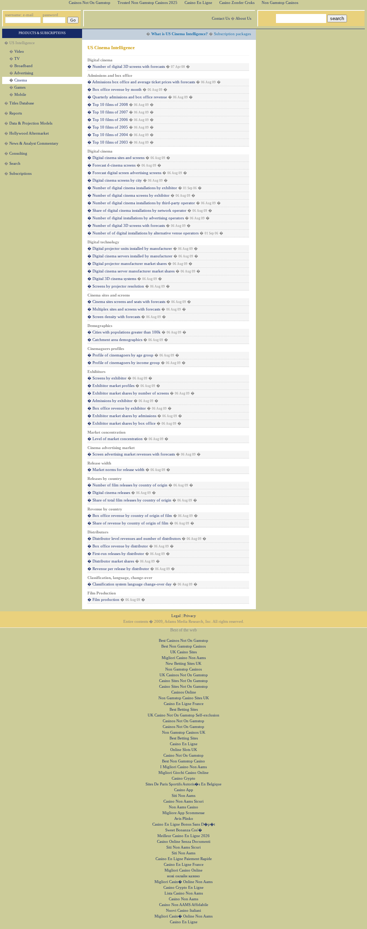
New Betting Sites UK (183, 664)
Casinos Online (183, 692)
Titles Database (21, 103)
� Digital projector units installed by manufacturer (129, 249)
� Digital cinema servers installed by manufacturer (129, 256)
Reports (15, 113)
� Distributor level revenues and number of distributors (134, 539)
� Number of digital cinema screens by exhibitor (128, 195)
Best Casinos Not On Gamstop (183, 641)
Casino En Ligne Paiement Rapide (184, 859)
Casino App (183, 790)
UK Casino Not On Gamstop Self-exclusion (183, 715)
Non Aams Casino (183, 807)
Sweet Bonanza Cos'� (183, 830)
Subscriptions (20, 174)
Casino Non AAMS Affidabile (183, 905)
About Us (243, 18)
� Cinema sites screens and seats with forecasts (126, 302)
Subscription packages (232, 34)
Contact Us (221, 18)
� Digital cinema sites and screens (115, 158)
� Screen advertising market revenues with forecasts (131, 454)
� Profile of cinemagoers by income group (123, 363)
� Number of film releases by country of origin (127, 485)
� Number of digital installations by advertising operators (135, 218)
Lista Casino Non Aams (184, 893)
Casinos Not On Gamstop (183, 721)
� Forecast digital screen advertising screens (124, 173)
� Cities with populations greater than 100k (124, 332)
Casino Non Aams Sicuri (183, 801)
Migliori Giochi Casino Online (183, 773)
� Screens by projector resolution (115, 286)
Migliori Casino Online (183, 870)
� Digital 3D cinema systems (111, 279)
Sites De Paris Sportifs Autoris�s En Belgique (183, 784)
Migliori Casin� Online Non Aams (183, 882)
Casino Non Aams (183, 899)
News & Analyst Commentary (33, 143)
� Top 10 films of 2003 (107, 142)
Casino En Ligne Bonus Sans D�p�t (183, 824)
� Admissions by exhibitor (110, 401)
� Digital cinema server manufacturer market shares (131, 271)
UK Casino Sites (183, 652)
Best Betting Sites (184, 709)
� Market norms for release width (115, 470)
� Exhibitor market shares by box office (121, 423)
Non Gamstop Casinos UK (183, 732)
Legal (176, 616)
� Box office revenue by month (114, 90)
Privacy (190, 616)
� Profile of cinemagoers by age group (120, 355)
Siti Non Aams (183, 796)
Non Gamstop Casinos (183, 669)
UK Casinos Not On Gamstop (183, 675)
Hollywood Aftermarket (29, 133)
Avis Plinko (183, 819)
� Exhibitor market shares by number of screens (128, 393)
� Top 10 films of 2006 (107, 120)
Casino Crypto (183, 778)
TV (17, 59)
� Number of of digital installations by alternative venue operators (143, 233)
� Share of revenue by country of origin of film (127, 523)
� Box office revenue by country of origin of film (129, 516)
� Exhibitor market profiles (110, 386)
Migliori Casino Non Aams (184, 658)
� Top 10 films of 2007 (107, 112)
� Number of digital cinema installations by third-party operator (141, 203)
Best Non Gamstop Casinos (183, 646)
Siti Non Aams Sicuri (183, 847)
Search (14, 163)
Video (19, 51)
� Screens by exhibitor (107, 378)
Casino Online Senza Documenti (183, 842)
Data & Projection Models (30, 123)
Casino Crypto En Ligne (183, 888)
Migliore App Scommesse (183, 813)
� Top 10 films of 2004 (107, 135)
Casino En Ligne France (184, 704)
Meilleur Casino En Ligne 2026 (183, 836)
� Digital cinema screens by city (114, 180)
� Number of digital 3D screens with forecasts (126, 67)
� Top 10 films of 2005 (107, 127)
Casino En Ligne (183, 744)
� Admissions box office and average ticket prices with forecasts (141, 82)
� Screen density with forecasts (113, 317)
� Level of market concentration (115, 439)
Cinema (20, 80)
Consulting (18, 153)
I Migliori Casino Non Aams (183, 767)
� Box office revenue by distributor (117, 546)
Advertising (23, 73)
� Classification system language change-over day (129, 584)
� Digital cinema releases (108, 493)
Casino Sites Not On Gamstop (183, 681)
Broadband (23, 66)
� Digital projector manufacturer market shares (127, 264)
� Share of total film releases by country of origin (129, 500)
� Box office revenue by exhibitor (116, 408)
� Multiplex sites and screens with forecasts (123, 309)
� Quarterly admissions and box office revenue (127, 97)
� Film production (103, 600)
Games (19, 87)
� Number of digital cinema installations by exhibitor (132, 188)
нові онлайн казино (183, 876)
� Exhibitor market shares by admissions (121, 416)
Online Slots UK (183, 750)
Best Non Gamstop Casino (183, 761)
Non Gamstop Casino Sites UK (183, 698)
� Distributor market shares (110, 561)
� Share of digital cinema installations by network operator (136, 211)
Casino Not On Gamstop (183, 755)
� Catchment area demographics (114, 340)
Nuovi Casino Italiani (183, 910)
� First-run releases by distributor (115, 554)
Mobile (20, 95)
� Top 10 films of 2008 (107, 105)
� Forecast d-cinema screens (111, 165)
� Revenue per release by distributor (118, 569)
